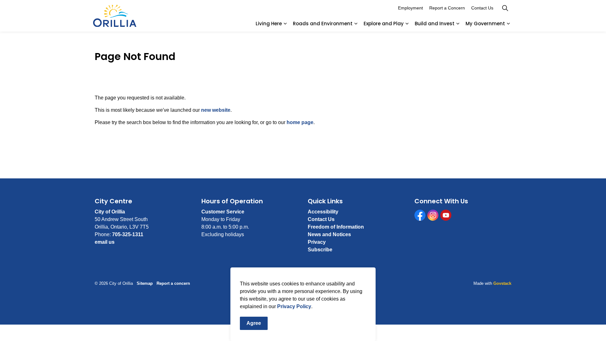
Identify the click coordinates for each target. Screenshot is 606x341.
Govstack (502, 283)
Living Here (269, 23)
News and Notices (329, 234)
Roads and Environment (323, 23)
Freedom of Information (336, 227)
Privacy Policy (294, 306)
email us (105, 242)
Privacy (317, 242)
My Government (485, 23)
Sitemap (145, 283)
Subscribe (320, 249)
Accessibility (323, 211)
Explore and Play (384, 23)
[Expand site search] (505, 8)
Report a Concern (447, 7)
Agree (254, 323)
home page (300, 122)
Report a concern (173, 283)
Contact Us (482, 7)
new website (215, 110)
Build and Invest (434, 23)
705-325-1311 (127, 234)
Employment (410, 7)
